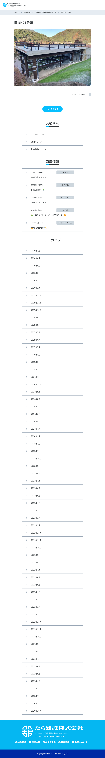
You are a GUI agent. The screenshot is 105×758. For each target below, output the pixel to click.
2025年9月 (35, 317)
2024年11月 (36, 384)
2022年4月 (35, 592)
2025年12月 (36, 295)
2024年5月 (35, 421)
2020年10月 (36, 710)
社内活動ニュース (38, 149)
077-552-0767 (43, 736)
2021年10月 (36, 636)
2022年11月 (36, 540)
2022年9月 (35, 555)
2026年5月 (35, 265)
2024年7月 (35, 406)
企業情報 (22, 742)
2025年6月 (35, 339)
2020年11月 (36, 703)
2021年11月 (36, 629)
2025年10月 (36, 310)
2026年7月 (35, 250)
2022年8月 (35, 562)
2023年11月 (36, 451)
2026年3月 (35, 273)
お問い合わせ (81, 742)
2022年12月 (36, 532)
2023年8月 (35, 473)
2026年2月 (35, 280)
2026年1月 (35, 287)
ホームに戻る (52, 109)
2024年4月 (35, 428)
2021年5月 (35, 673)
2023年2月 (35, 517)
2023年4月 (35, 503)
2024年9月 (35, 391)
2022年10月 (36, 547)
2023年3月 (35, 510)
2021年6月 (35, 666)
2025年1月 (35, 369)
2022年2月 (35, 606)
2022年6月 (35, 577)
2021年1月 (35, 688)
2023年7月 (35, 480)
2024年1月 (35, 443)
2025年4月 (35, 354)
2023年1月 (35, 525)
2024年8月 (35, 399)
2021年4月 (35, 681)
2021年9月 (35, 644)
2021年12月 (36, 621)
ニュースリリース (38, 134)
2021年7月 (35, 658)
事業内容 (36, 742)
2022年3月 (35, 599)
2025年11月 (36, 302)
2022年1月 (35, 614)
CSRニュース (36, 141)
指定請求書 (50, 742)
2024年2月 (35, 436)
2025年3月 (35, 362)
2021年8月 (35, 651)
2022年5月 (35, 584)
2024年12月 (36, 377)
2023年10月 (36, 458)
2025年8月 (35, 324)
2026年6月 (35, 258)
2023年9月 (35, 466)
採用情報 (65, 742)
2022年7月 (35, 569)
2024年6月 (35, 414)
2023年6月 (35, 488)
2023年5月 (35, 495)
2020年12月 (36, 696)
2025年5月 (35, 347)
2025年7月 (35, 332)
